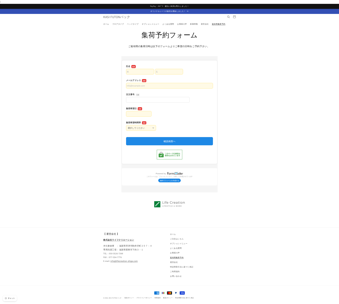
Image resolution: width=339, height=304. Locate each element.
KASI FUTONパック (115, 298)
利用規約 (158, 298)
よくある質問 (176, 248)
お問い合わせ (176, 276)
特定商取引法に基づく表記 (181, 267)
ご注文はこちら (177, 239)
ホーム (173, 234)
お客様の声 (175, 253)
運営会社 (174, 262)
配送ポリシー (168, 298)
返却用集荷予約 (177, 257)
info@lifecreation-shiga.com (124, 261)
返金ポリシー (129, 298)
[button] (228, 17)
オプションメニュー (178, 243)
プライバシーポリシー (144, 298)
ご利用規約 (175, 271)
